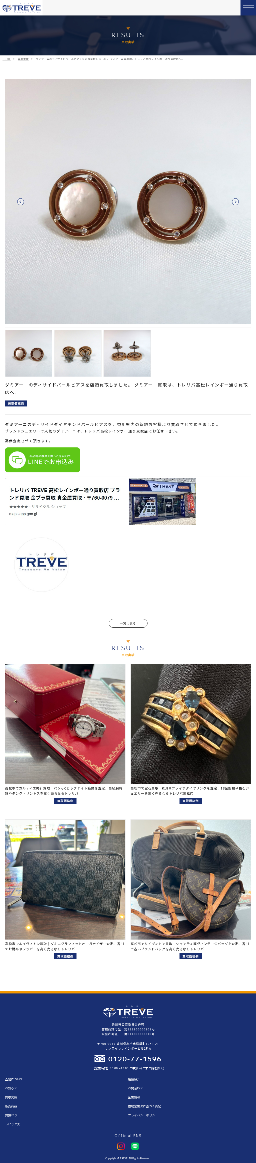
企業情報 (134, 1097)
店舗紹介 (134, 1079)
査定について (14, 1079)
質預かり (11, 1115)
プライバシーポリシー (143, 1115)
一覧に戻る (128, 623)
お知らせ (11, 1088)
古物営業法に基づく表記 (144, 1106)
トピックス (12, 1124)
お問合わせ (135, 1088)
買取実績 (11, 1097)
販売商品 (11, 1106)
